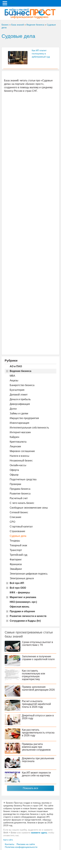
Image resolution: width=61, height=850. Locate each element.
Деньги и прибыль (20, 399)
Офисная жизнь (19, 606)
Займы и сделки (19, 413)
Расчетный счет (19, 498)
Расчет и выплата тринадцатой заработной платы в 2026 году (36, 704)
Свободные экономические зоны (29, 507)
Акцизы (14, 380)
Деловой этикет (19, 394)
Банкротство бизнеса (22, 385)
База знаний (17, 24)
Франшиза (16, 564)
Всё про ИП (17, 583)
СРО (12, 521)
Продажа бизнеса (20, 489)
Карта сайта (8, 840)
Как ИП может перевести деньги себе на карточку (36, 774)
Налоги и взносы (19, 456)
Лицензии (15, 446)
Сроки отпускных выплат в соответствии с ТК (37, 643)
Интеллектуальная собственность (29, 427)
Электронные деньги (22, 578)
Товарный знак (18, 545)
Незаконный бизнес (21, 460)
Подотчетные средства (23, 479)
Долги (13, 408)
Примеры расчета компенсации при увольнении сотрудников (36, 747)
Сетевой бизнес (19, 512)
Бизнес (5, 24)
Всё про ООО (18, 587)
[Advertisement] (30, 223)
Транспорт (16, 550)
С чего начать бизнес (22, 503)
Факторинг (16, 559)
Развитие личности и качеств (28, 616)
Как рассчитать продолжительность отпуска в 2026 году (38, 732)
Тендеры (15, 540)
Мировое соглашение (22, 451)
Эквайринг (16, 569)
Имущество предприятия (24, 418)
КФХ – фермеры (20, 592)
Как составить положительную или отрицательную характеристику (33, 675)
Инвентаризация (19, 423)
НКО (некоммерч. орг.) (23, 602)
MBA (12, 375)
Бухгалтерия (17, 390)
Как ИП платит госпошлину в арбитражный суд (41, 53)
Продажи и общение (22, 611)
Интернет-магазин (20, 432)
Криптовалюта (18, 441)
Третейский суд (18, 554)
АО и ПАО (16, 366)
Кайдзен (14, 437)
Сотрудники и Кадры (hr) (25, 620)
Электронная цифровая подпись (29, 573)
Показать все (30, 788)
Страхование (17, 531)
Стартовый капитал (21, 526)
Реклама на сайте (26, 844)
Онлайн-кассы (18, 465)
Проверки (15, 484)
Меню (12, 4)
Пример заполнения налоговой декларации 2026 (38, 688)
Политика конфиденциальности (21, 847)
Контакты (9, 844)
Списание (15, 517)
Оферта (14, 470)
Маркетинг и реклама (23, 597)
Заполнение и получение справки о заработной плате (38, 658)
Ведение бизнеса (20, 371)
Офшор (14, 474)
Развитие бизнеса (20, 493)
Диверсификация (20, 404)
